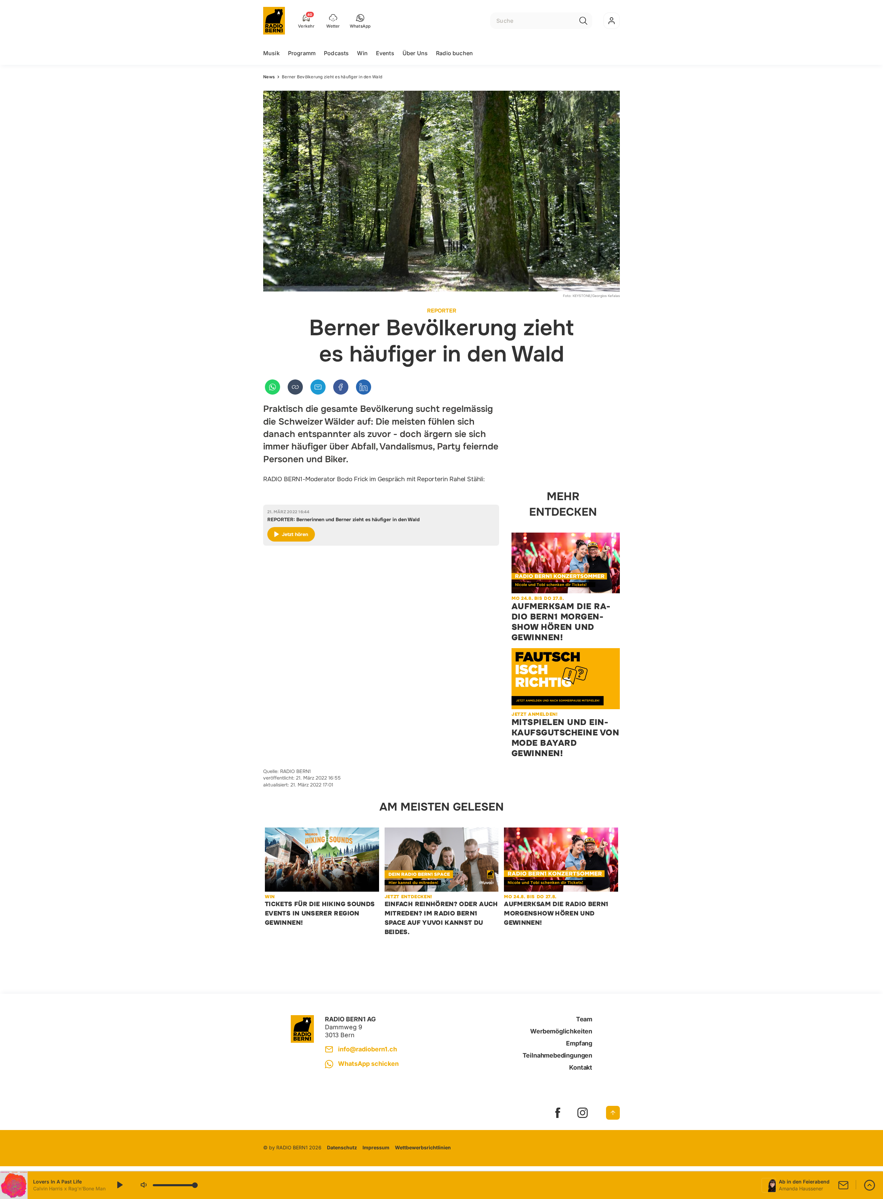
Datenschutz (342, 1147)
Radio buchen (454, 53)
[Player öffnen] (869, 1185)
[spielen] (119, 1185)
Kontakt (580, 1067)
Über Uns (415, 53)
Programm (302, 53)
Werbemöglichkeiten (561, 1031)
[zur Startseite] (274, 20)
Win (362, 53)
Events (385, 53)
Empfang (579, 1043)
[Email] (318, 387)
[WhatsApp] (272, 387)
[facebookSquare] (558, 1113)
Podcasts (336, 53)
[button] (360, 21)
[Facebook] (340, 387)
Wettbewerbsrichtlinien (423, 1147)
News (269, 76)
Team (584, 1019)
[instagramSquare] (582, 1113)
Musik (271, 53)
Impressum (376, 1147)
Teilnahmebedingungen (557, 1055)
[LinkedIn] (363, 387)
